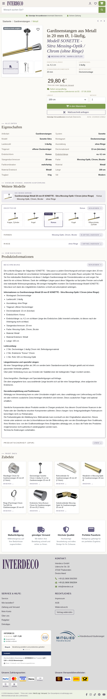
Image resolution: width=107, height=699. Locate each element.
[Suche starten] (102, 10)
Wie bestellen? (8, 603)
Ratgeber (5, 620)
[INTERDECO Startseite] (15, 3)
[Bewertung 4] (27, 649)
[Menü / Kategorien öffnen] (4, 3)
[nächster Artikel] (104, 21)
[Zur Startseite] (21, 564)
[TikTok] (95, 694)
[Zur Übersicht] (101, 21)
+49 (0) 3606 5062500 (67, 579)
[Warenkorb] (102, 3)
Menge (93, 95)
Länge (50, 95)
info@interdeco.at (65, 587)
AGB (57, 603)
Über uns (5, 616)
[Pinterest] (99, 694)
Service (5, 598)
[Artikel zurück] (98, 21)
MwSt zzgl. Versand (67, 85)
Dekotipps (6, 624)
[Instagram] (91, 694)
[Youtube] (104, 694)
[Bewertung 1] (23, 649)
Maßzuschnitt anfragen (78, 112)
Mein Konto (6, 611)
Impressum (60, 598)
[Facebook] (86, 694)
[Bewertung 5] (29, 649)
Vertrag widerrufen (64, 612)
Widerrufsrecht (61, 607)
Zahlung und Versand (11, 607)
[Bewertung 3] (26, 649)
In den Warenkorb (77, 106)
